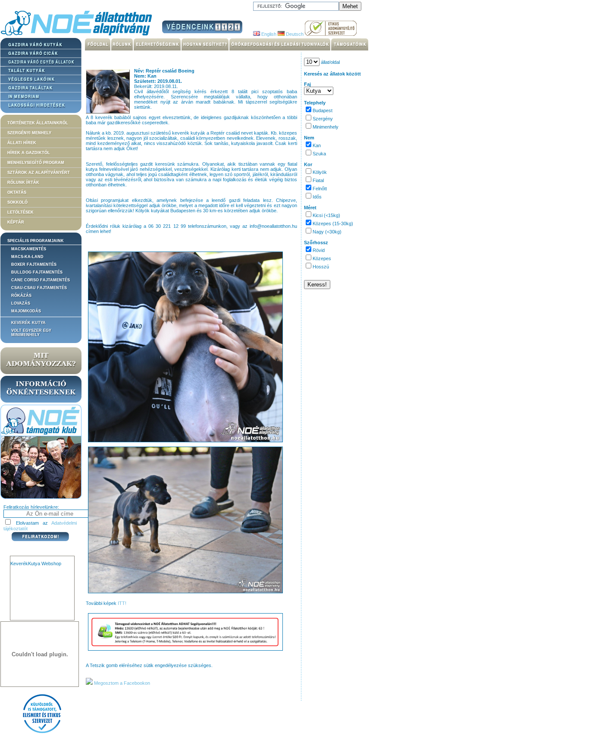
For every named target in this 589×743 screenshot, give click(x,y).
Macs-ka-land (27, 257)
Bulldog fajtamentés (37, 272)
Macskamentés (28, 249)
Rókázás (21, 295)
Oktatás (16, 192)
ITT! (122, 603)
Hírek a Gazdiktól (28, 153)
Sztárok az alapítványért (38, 172)
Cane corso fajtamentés (40, 280)
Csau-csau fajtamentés (39, 288)
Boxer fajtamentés (33, 264)
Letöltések (20, 212)
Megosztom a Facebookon (121, 683)
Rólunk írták (23, 182)
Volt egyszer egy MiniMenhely (31, 332)
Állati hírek (21, 143)
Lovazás (20, 303)
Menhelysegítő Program (35, 163)
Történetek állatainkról (37, 123)
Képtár (15, 222)
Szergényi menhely (29, 133)
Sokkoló (17, 202)
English (268, 34)
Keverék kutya (28, 323)
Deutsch (294, 34)
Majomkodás (26, 311)
